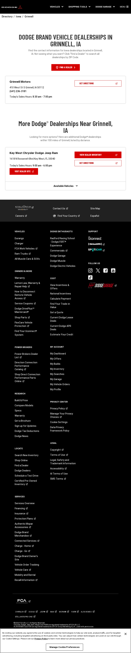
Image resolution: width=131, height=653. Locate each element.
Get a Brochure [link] (23, 420)
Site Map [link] (95, 208)
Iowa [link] (18, 16)
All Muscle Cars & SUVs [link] (27, 258)
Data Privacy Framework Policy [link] (59, 429)
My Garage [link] (56, 379)
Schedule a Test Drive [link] (26, 475)
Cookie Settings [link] (59, 422)
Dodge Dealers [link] (23, 470)
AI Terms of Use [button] (59, 473)
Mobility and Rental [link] (25, 575)
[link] (12, 6)
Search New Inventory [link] (26, 455)
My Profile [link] (55, 389)
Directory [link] (7, 16)
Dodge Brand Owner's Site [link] (26, 558)
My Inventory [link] (57, 369)
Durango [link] (19, 238)
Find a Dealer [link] (21, 465)
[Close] (125, 634)
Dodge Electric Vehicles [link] (62, 266)
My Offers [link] (55, 358)
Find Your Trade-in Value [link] (60, 305)
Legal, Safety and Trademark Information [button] (63, 462)
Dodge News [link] (21, 436)
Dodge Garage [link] (58, 255)
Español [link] (94, 215)
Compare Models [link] (24, 405)
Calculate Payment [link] (60, 298)
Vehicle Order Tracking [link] (27, 564)
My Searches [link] (57, 374)
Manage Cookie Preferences (64, 647)
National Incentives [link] (60, 293)
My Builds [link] (55, 363)
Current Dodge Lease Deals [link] (61, 319)
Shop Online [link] (21, 460)
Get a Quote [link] (56, 312)
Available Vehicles (64, 186)
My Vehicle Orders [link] (60, 384)
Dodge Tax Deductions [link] (27, 431)
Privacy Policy (41, 638)
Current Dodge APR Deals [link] (60, 328)
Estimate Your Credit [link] (61, 334)
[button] (56, 7)
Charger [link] (19, 243)
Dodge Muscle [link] (58, 260)
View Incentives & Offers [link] (59, 287)
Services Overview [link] (25, 503)
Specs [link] (18, 410)
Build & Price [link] (21, 400)
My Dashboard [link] (58, 353)
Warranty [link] (20, 278)
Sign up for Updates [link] (25, 426)
